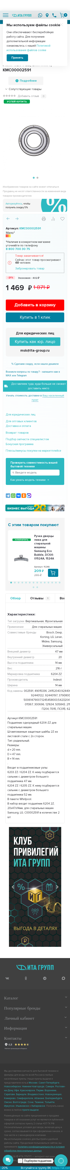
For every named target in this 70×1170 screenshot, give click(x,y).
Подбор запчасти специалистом (27, 439)
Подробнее (28, 81)
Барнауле (21, 1094)
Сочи (30, 1102)
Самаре (50, 1086)
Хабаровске (38, 1105)
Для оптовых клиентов (21, 421)
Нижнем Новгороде (33, 1086)
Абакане (39, 1098)
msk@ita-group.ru (35, 350)
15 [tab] (33, 587)
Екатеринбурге (53, 1098)
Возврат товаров (17, 433)
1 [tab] (33, 177)
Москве (33, 1082)
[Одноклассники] (23, 495)
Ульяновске (22, 1105)
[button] (13, 887)
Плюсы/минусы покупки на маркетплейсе (33, 451)
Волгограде (20, 1102)
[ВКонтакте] (18, 495)
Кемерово (10, 1098)
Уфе (16, 1090)
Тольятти (50, 1102)
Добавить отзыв (28, 96)
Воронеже (50, 1090)
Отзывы (39, 598)
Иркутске (9, 1105)
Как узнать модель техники (28, 480)
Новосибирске (12, 1086)
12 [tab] (51, 582)
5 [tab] (25, 582)
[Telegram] (8, 495)
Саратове (9, 1094)
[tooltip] (7, 978)
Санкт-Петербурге (49, 1082)
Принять (17, 57)
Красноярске (27, 1090)
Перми (39, 1090)
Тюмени (39, 1102)
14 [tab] (59, 582)
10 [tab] (44, 582)
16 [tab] (37, 587)
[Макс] (29, 495)
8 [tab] (37, 582)
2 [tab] (37, 177)
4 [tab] (22, 582)
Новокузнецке (53, 1094)
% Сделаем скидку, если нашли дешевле (35, 363)
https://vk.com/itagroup (55, 1168)
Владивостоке (36, 1094)
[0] (62, 15)
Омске (8, 1102)
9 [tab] (40, 582)
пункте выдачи (30, 1109)
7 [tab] (33, 582)
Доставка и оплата (18, 426)
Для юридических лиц (35, 333)
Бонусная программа (19, 444)
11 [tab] (48, 582)
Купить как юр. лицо (35, 341)
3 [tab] (18, 582)
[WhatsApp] (13, 495)
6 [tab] (29, 582)
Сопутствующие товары (25, 89)
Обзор (15, 598)
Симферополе (25, 1098)
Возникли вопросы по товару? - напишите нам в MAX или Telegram (33, 373)
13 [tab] (55, 582)
